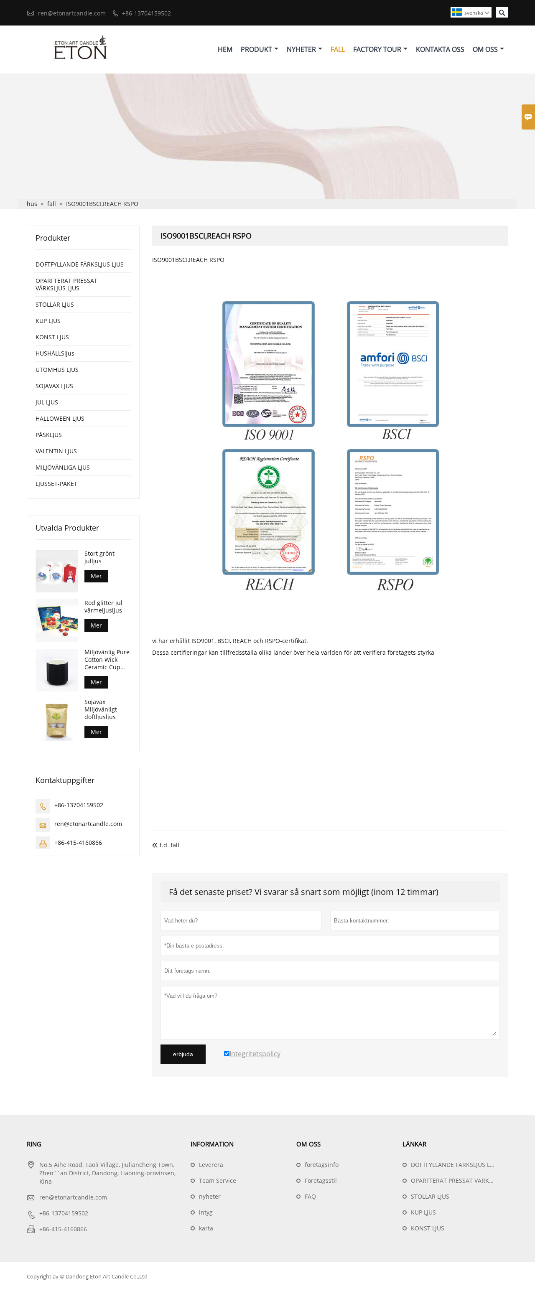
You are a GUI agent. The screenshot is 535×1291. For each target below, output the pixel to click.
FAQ (310, 1196)
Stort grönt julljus (99, 557)
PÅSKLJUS (49, 435)
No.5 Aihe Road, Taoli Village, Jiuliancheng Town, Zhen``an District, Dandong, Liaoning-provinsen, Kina (107, 1173)
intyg (206, 1212)
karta (206, 1228)
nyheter (210, 1196)
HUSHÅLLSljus (55, 353)
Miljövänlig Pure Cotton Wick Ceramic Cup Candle (107, 660)
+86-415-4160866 (78, 842)
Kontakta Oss (440, 49)
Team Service (217, 1180)
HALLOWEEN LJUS (60, 418)
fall (51, 204)
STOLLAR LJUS (55, 304)
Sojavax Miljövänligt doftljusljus (100, 709)
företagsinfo (322, 1165)
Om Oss (485, 49)
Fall (338, 49)
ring (34, 1144)
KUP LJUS (48, 321)
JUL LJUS (47, 402)
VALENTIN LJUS (56, 451)
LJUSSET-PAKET (56, 484)
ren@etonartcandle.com (72, 13)
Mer (96, 576)
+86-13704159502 (146, 13)
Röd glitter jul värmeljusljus (103, 606)
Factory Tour (377, 49)
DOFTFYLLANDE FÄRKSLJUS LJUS (80, 264)
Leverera (211, 1165)
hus (32, 204)
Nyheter (301, 49)
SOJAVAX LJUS (54, 386)
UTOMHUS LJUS (57, 370)
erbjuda (183, 1054)
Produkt (256, 49)
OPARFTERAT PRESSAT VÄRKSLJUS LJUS (66, 284)
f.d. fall (165, 845)
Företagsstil (321, 1180)
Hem (225, 49)
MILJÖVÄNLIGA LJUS (63, 467)
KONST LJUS (52, 337)
